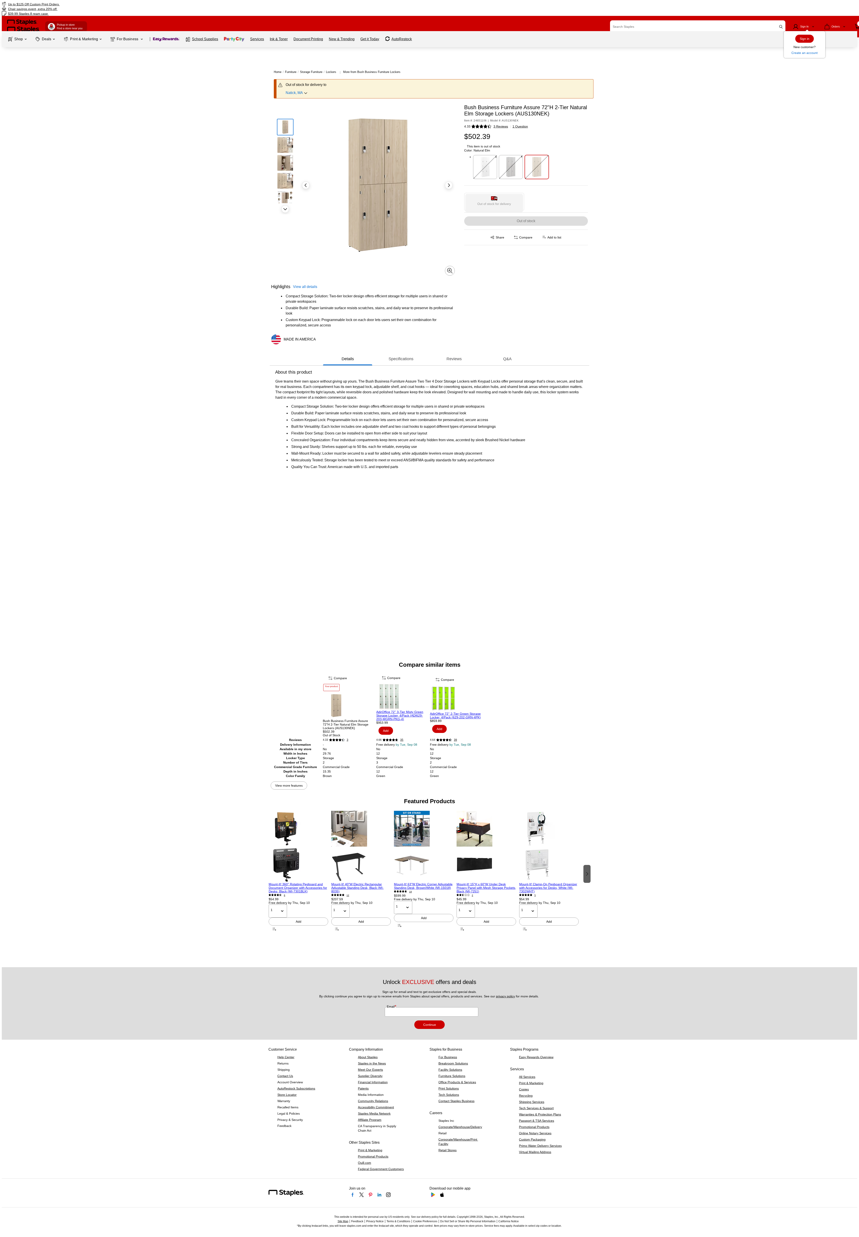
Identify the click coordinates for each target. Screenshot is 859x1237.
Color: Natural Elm (477, 150)
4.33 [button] (467, 126)
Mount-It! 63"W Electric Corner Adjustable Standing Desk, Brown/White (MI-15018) (423, 886)
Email (391, 1007)
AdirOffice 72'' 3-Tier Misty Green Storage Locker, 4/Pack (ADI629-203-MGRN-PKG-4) (399, 715)
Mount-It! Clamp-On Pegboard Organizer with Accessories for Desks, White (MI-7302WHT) (548, 887)
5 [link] (535, 895)
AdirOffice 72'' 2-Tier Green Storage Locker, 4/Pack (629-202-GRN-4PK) (455, 715)
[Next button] (285, 209)
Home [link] (277, 72)
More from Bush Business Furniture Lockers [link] (371, 72)
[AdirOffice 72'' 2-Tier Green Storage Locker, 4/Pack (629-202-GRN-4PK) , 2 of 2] (456, 698)
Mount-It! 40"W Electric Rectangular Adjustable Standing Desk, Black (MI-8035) (357, 887)
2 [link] (472, 895)
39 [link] (455, 739)
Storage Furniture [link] (311, 72)
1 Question (520, 126)
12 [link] (348, 895)
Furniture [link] (290, 72)
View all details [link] (305, 287)
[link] (144, 4)
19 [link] (410, 891)
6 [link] (284, 895)
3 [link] (347, 739)
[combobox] (697, 26)
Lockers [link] (331, 72)
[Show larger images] (450, 271)
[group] (298, 873)
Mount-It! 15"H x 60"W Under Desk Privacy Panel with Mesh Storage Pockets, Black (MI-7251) (486, 887)
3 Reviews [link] (500, 126)
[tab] (347, 359)
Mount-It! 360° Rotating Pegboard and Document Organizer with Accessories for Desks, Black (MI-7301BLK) (298, 887)
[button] (781, 26)
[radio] (494, 202)
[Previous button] (306, 185)
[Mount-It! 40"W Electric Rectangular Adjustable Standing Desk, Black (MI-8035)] (361, 846)
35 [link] (401, 739)
